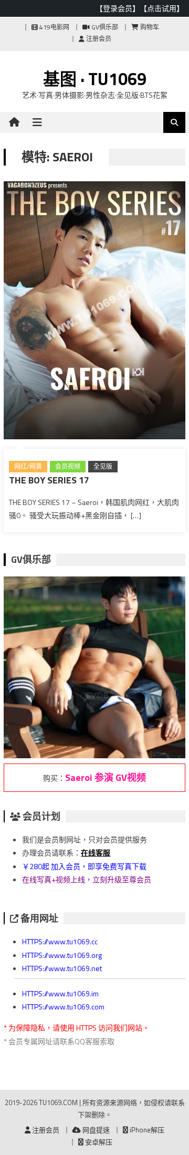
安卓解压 (97, 1142)
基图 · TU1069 (94, 78)
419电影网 (53, 27)
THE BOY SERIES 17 (49, 480)
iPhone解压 (146, 1130)
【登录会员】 (118, 8)
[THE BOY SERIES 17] (94, 312)
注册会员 (98, 39)
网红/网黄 (28, 466)
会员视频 (67, 466)
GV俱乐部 (104, 27)
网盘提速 (95, 1130)
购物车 (149, 27)
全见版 (102, 466)
